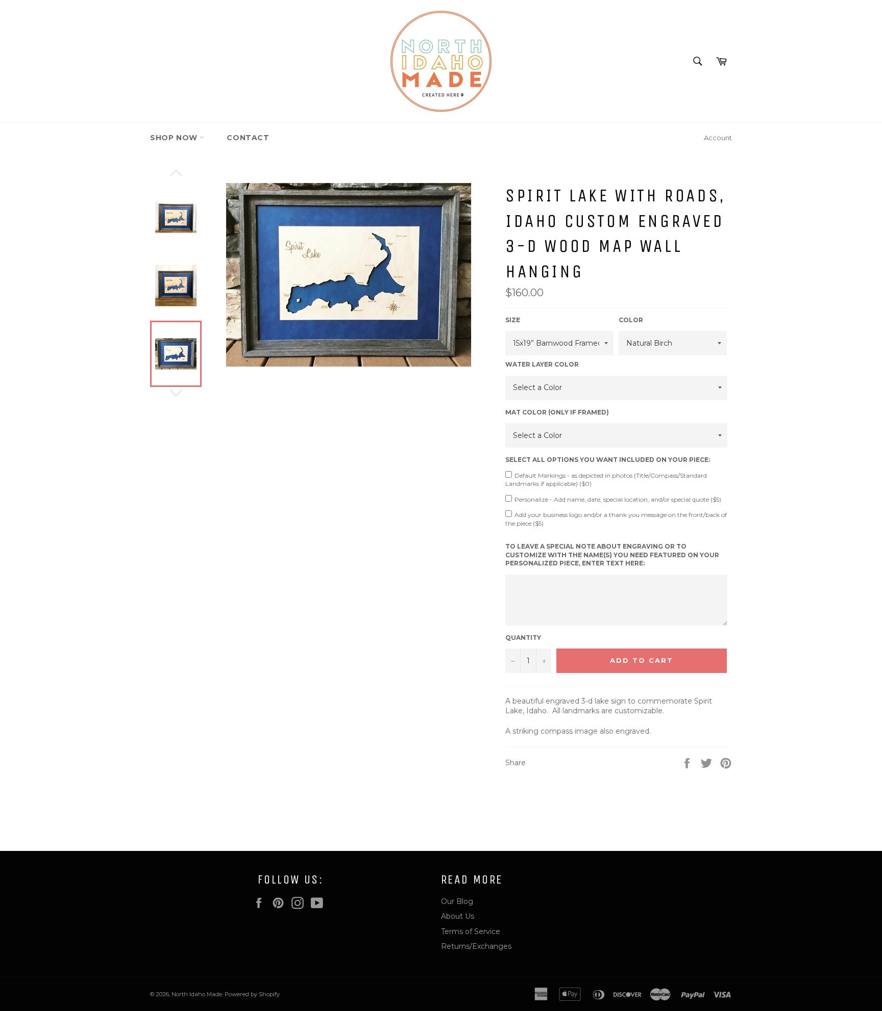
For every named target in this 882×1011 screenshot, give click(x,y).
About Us (457, 916)
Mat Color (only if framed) (557, 412)
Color (631, 320)
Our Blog (457, 901)
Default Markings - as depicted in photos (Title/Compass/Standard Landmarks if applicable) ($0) (606, 480)
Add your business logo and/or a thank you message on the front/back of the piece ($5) (616, 519)
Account (718, 138)
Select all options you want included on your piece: (607, 459)
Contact (248, 137)
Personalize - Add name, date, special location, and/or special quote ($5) (617, 499)
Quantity (523, 637)
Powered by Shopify (252, 994)
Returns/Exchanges (476, 946)
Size (512, 320)
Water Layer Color (542, 364)
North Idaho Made (197, 994)
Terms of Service (470, 931)
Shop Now (175, 137)
